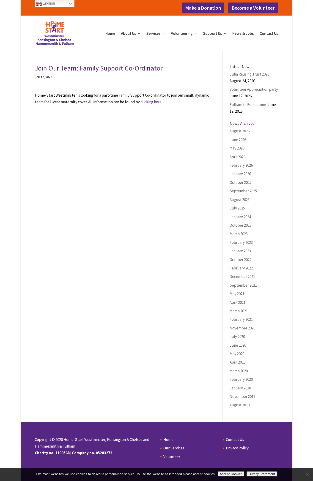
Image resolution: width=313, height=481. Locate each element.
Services (153, 34)
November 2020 (242, 328)
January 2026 (240, 173)
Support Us (212, 34)
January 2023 (240, 250)
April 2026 (237, 156)
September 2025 (243, 190)
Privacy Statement (261, 474)
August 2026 (240, 130)
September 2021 (243, 285)
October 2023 (240, 225)
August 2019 (240, 405)
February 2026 (241, 165)
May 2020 (237, 353)
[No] (307, 474)
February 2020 (241, 379)
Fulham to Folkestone (248, 104)
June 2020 (238, 345)
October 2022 (240, 259)
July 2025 (237, 208)
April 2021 (237, 302)
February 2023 (241, 242)
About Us (128, 34)
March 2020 (239, 370)
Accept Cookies (231, 474)
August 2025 (240, 199)
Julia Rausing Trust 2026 (249, 74)
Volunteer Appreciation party (254, 89)
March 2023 (239, 233)
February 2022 (241, 268)
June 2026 (238, 139)
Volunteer (171, 456)
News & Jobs (243, 34)
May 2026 (237, 148)
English (48, 3)
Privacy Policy (237, 448)
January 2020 (240, 388)
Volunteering (182, 34)
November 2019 (242, 396)
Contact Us (269, 34)
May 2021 (237, 293)
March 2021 (239, 310)
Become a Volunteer (253, 7)
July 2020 (237, 336)
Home (110, 34)
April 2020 (237, 362)
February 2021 (241, 319)
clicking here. (151, 101)
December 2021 (242, 276)
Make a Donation (203, 7)
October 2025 (240, 182)
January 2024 (240, 216)
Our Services (173, 448)
